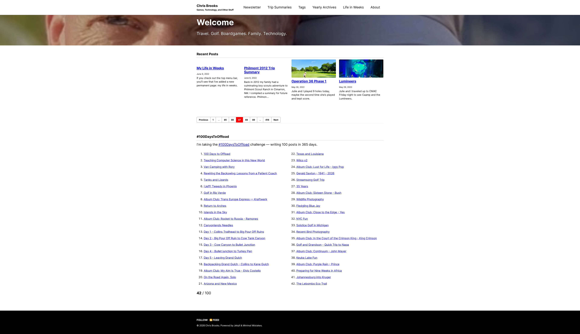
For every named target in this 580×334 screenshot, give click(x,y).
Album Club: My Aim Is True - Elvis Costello (232, 270)
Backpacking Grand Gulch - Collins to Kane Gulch (236, 264)
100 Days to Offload (217, 154)
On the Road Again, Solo (220, 277)
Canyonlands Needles (218, 225)
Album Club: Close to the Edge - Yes (320, 212)
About (375, 7)
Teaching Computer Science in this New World (234, 160)
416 (267, 119)
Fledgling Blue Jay (308, 206)
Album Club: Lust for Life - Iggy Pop (320, 167)
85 (225, 119)
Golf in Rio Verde (215, 193)
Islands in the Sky (215, 212)
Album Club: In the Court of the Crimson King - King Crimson (336, 238)
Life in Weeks (353, 7)
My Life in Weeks (210, 68)
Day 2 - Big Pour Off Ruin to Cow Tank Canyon (234, 238)
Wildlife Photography (310, 199)
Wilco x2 (301, 160)
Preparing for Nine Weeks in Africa (319, 270)
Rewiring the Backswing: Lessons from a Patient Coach (240, 173)
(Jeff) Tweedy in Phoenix (220, 186)
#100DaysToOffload (234, 144)
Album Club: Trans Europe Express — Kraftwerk (235, 199)
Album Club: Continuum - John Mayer (321, 251)
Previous (203, 119)
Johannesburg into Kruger (313, 277)
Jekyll (237, 325)
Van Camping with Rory (219, 167)
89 (253, 119)
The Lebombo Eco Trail (311, 283)
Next (276, 119)
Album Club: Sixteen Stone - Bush (318, 193)
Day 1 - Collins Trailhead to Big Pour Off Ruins (234, 231)
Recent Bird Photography (313, 231)
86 (232, 119)
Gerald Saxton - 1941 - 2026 (315, 173)
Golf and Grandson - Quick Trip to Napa (322, 244)
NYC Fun (302, 219)
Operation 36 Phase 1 (309, 81)
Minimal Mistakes (252, 325)
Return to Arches (215, 206)
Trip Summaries (279, 7)
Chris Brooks (215, 7)
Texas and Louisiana (310, 154)
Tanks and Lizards (216, 180)
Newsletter (252, 7)
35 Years (302, 186)
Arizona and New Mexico (220, 283)
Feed (215, 319)
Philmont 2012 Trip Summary (259, 70)
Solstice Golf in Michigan (312, 225)
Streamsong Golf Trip (310, 180)
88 (246, 119)
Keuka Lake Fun (306, 257)
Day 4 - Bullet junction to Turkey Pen (228, 251)
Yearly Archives (324, 7)
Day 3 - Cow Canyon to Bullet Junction (229, 244)
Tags (302, 7)
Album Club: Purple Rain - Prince (317, 264)
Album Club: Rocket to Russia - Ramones (231, 219)
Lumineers (347, 81)
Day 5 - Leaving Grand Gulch (223, 257)
